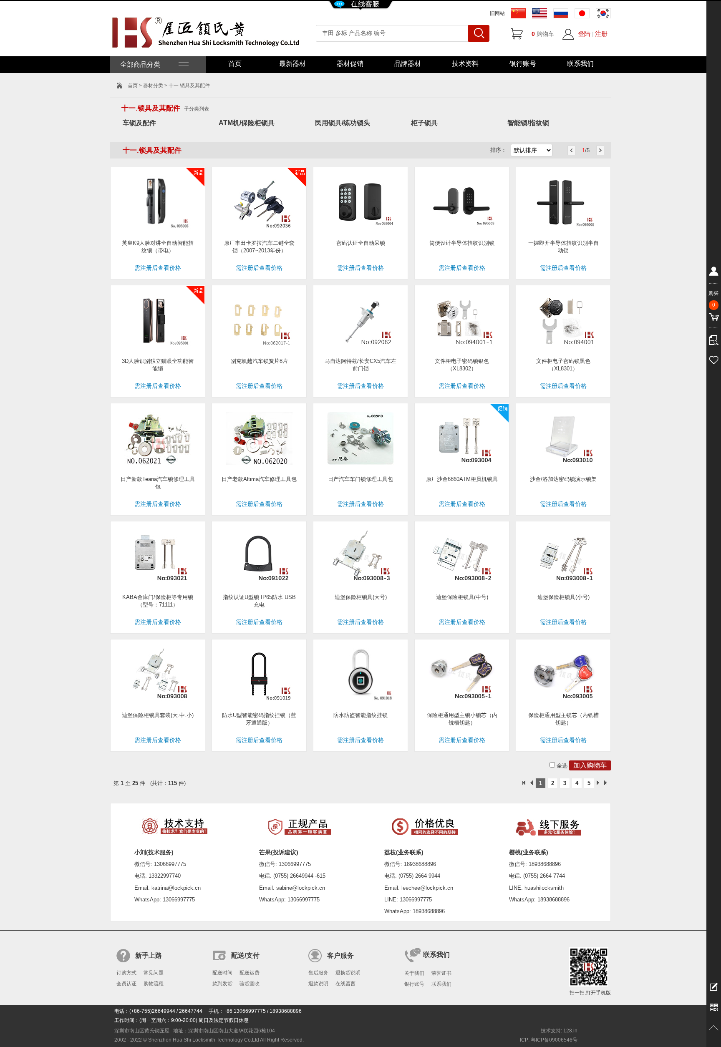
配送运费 (249, 973)
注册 (601, 33)
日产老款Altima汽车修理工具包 (259, 479)
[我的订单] (713, 337)
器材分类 (153, 85)
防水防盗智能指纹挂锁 (360, 715)
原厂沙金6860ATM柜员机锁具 (462, 479)
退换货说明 (347, 973)
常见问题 (154, 973)
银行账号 (522, 63)
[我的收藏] (713, 358)
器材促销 (350, 63)
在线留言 (345, 984)
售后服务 (318, 973)
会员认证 (126, 984)
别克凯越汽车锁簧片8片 (259, 361)
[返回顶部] (713, 1028)
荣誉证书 (441, 973)
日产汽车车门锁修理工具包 (360, 479)
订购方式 (126, 973)
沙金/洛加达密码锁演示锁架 (563, 479)
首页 (235, 63)
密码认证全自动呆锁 (360, 243)
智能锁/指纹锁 (528, 122)
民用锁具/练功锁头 (342, 122)
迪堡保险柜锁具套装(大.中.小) (158, 715)
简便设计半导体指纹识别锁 (461, 243)
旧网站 (497, 13)
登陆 (584, 33)
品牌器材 (407, 63)
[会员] (713, 272)
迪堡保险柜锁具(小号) (563, 597)
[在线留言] (713, 986)
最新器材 (292, 63)
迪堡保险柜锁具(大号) (361, 597)
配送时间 (222, 973)
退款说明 (318, 984)
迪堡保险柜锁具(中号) (462, 597)
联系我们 (580, 63)
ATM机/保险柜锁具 (247, 122)
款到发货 (222, 984)
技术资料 (465, 63)
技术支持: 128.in (559, 1031)
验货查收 (249, 984)
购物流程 (154, 984)
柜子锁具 (424, 122)
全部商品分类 (149, 64)
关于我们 (414, 973)
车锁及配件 (139, 122)
